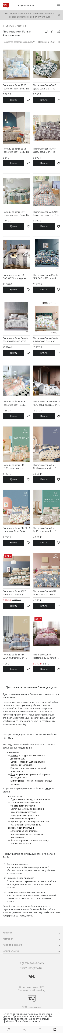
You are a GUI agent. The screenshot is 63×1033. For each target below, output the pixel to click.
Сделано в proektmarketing (31, 990)
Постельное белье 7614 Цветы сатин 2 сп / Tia (44, 150)
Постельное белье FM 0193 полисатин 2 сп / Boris (44, 530)
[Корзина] (54, 1029)
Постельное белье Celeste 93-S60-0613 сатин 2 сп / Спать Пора (46, 340)
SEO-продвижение (31, 1007)
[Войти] (24, 1029)
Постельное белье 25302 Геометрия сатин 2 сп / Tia (46, 213)
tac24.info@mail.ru (31, 968)
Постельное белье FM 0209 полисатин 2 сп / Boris (14, 656)
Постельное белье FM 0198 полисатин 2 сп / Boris (44, 467)
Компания (8, 938)
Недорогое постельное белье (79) (19, 42)
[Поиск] (9, 1029)
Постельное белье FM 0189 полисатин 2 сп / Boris (14, 467)
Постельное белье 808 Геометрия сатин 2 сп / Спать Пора (14, 403)
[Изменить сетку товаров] (46, 31)
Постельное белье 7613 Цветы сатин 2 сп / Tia (44, 87)
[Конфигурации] (58, 31)
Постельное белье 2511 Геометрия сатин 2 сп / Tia (16, 213)
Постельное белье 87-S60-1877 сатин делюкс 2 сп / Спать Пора (46, 403)
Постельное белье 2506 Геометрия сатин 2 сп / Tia (16, 150)
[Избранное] (39, 1029)
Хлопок (14, 755)
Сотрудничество (11, 951)
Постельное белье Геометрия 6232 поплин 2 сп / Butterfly (46, 656)
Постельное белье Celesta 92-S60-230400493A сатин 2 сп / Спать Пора (15, 340)
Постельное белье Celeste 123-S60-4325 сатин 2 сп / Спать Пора (46, 277)
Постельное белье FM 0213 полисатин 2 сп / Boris (16, 530)
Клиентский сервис (12, 945)
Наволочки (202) (46, 42)
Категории (8, 932)
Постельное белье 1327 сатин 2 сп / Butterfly (14, 593)
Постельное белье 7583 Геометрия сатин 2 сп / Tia (16, 87)
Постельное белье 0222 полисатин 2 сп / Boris (44, 593)
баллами (45, 16)
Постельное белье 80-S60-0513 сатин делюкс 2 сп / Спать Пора (16, 277)
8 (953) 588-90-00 (31, 963)
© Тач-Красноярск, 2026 (31, 987)
